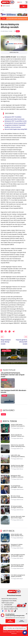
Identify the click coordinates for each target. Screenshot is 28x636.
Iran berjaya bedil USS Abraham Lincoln (13, 391)
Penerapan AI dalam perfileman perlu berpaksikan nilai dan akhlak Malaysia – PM (17, 545)
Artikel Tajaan (6, 350)
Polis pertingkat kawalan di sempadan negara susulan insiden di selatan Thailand (18, 555)
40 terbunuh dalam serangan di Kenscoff (17, 507)
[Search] (25, 10)
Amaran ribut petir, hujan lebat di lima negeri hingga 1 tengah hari (18, 517)
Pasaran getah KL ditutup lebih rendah (21, 342)
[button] (26, 2)
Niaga (17, 31)
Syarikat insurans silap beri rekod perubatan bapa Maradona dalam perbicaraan (17, 466)
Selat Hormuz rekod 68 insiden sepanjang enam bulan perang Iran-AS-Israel (18, 445)
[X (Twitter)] (2, 331)
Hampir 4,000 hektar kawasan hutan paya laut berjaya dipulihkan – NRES (18, 425)
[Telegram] (13, 331)
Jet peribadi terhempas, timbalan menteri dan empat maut (12, 375)
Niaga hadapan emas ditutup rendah (6, 342)
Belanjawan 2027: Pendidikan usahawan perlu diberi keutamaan (17, 476)
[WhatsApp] (9, 331)
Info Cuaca (6, 6)
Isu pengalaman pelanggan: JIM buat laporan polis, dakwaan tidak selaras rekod (17, 486)
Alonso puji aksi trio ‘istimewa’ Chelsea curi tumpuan (17, 435)
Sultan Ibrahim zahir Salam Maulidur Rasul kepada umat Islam (17, 535)
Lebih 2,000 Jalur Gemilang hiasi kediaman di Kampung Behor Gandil (18, 456)
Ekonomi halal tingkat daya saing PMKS (16, 129)
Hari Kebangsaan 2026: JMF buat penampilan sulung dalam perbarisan (18, 565)
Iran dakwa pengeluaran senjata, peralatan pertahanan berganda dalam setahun (18, 575)
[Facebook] (6, 331)
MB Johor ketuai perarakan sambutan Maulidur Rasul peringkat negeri (18, 496)
